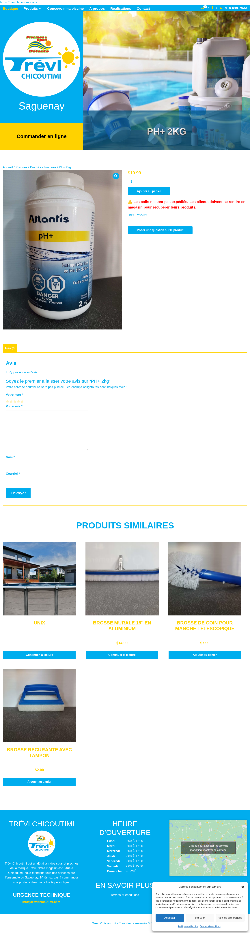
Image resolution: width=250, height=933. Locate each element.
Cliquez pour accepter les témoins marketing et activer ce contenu (208, 847)
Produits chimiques (43, 167)
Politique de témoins (188, 926)
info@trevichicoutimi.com (41, 902)
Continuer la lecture (39, 654)
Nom (10, 457)
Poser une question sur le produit (160, 230)
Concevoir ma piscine (65, 8)
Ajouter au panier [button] (205, 654)
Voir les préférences (230, 917)
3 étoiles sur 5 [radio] (15, 401)
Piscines (21, 167)
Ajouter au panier (149, 191)
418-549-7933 (236, 8)
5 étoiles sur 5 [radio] (22, 401)
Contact (143, 8)
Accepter (169, 917)
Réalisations (120, 8)
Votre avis (14, 406)
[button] (243, 887)
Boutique (10, 8)
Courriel (13, 473)
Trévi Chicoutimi (104, 923)
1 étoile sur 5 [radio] (8, 401)
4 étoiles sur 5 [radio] (18, 401)
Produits (31, 8)
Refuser (200, 917)
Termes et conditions (210, 926)
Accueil (8, 167)
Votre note (14, 394)
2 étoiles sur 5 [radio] (11, 401)
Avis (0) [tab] (10, 348)
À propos (97, 8)
